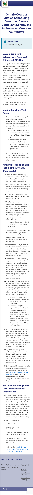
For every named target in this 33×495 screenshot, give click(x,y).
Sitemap (24, 480)
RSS (7, 489)
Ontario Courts (24, 471)
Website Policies (24, 476)
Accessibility (25, 465)
